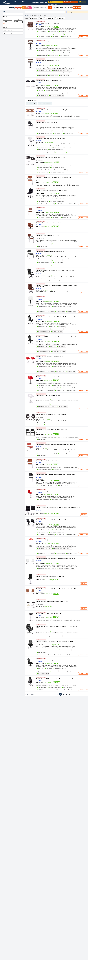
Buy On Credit (69, 7)
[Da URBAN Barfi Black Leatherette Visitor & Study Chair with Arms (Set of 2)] (30, 432)
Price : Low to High (49, 18)
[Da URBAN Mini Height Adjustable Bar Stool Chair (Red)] (30, 380)
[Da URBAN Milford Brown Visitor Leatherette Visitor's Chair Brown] (30, 26)
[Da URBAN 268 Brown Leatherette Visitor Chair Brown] (30, 212)
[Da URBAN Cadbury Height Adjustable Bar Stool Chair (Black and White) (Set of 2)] (30, 523)
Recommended (33, 18)
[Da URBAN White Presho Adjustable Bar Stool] (30, 301)
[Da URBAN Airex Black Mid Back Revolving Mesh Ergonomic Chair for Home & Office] (30, 663)
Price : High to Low (60, 18)
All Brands (31, 12)
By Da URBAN (39, 24)
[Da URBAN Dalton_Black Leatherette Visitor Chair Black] (30, 125)
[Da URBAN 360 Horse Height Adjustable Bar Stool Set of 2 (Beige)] (30, 113)
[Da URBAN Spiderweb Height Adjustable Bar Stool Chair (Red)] (30, 543)
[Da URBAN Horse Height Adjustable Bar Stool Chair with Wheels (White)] (30, 141)
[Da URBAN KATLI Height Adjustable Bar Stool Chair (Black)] (30, 617)
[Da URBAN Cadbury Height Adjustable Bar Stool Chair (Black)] (30, 579)
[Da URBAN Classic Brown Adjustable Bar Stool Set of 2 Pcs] (30, 63)
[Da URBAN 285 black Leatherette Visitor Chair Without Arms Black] (30, 254)
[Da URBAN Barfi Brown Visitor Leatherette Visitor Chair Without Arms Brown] (30, 238)
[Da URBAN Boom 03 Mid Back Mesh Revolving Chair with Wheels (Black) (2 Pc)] (30, 417)
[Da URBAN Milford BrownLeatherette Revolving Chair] (30, 226)
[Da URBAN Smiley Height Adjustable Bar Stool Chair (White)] (30, 398)
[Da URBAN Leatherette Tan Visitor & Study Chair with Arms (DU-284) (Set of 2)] (30, 180)
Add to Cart (84, 117)
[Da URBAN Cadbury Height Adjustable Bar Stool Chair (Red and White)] (30, 494)
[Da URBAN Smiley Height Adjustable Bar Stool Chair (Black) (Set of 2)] (30, 160)
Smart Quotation (59, 7)
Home (26, 12)
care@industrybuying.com (39, 2)
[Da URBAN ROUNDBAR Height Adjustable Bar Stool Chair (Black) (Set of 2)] (30, 84)
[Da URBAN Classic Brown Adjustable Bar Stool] (30, 45)
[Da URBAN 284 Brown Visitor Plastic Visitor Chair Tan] (30, 464)
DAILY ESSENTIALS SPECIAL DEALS (27, 7)
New (41, 18)
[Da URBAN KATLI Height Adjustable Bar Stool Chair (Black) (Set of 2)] (30, 604)
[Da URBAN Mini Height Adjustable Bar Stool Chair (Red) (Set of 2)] (30, 360)
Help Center (78, 7)
